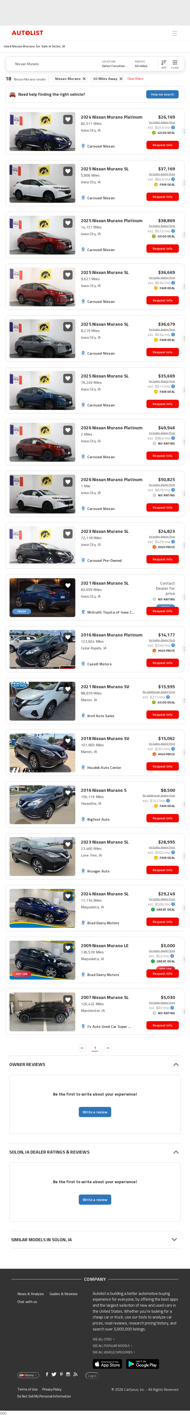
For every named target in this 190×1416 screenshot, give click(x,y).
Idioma (29, 1375)
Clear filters (135, 78)
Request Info (162, 144)
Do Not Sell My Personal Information (44, 1396)
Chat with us (27, 1301)
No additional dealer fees (159, 692)
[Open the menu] (174, 33)
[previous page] (82, 1048)
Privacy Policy (51, 1389)
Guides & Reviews (64, 1293)
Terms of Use (27, 1389)
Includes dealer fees (162, 122)
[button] (163, 64)
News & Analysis (30, 1293)
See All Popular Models (112, 1345)
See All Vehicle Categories (114, 1352)
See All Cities (103, 1339)
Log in (92, 1375)
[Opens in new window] (107, 1364)
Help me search (162, 94)
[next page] (108, 1048)
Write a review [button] (95, 1112)
